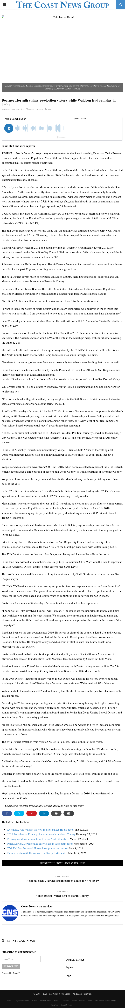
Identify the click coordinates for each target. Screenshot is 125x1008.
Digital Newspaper (22, 1000)
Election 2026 (45, 1000)
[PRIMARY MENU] (4, 4)
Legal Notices (66, 1004)
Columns (65, 1000)
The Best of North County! (105, 1000)
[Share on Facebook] (7, 813)
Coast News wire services (14, 109)
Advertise (54, 1004)
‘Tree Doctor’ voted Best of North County (62, 896)
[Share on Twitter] (19, 813)
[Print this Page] (56, 813)
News (56, 1000)
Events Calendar (20, 940)
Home (9, 1000)
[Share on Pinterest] (31, 813)
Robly (15, 973)
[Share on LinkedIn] (44, 813)
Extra (90, 1000)
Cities (34, 1000)
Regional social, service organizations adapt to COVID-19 (62, 880)
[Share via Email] (68, 813)
